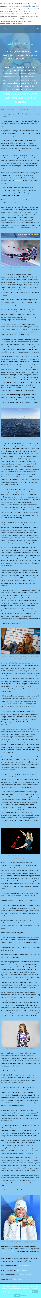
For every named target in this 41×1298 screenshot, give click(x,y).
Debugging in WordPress (15, 16)
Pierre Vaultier (6, 810)
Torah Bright (19, 181)
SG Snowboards (8, 1251)
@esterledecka (24, 1266)
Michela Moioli (17, 1279)
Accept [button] (35, 1292)
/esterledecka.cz (25, 1275)
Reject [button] (17, 1295)
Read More (23, 1295)
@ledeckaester (22, 1270)
